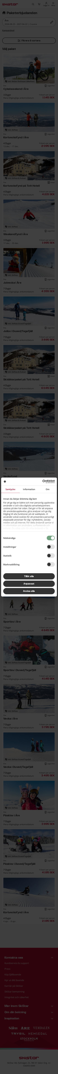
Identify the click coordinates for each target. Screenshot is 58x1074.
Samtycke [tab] (10, 489)
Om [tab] (47, 489)
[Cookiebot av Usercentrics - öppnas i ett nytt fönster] (42, 481)
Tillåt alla (29, 576)
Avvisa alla (29, 591)
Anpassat (29, 583)
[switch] (51, 546)
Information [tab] (29, 489)
